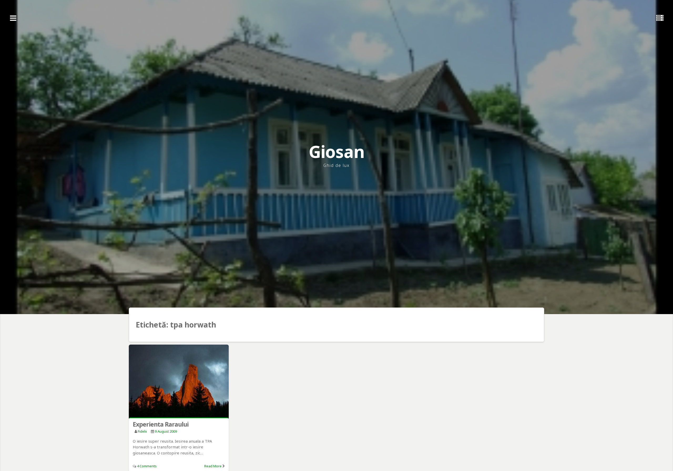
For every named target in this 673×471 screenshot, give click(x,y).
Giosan (336, 151)
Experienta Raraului (160, 424)
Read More (213, 466)
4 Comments (147, 466)
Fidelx (142, 431)
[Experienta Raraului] (179, 382)
